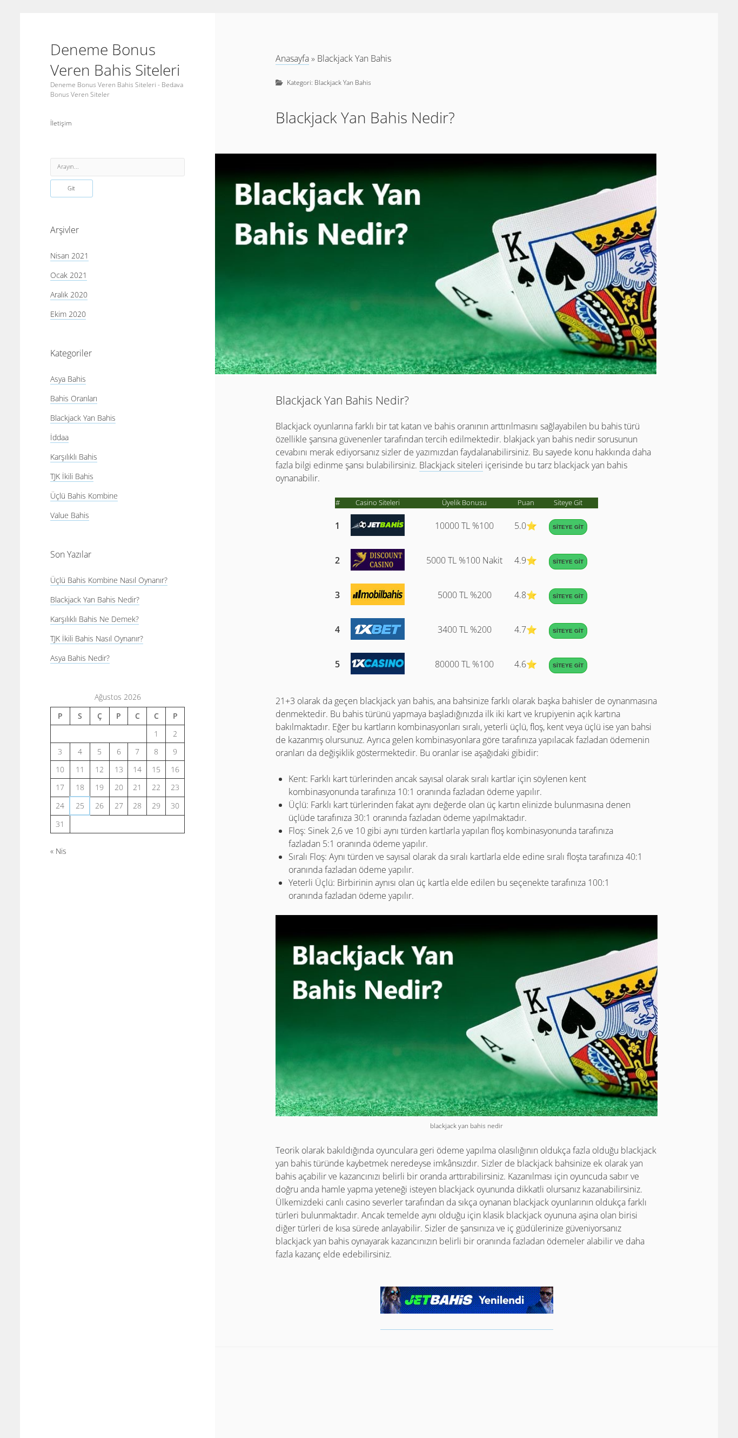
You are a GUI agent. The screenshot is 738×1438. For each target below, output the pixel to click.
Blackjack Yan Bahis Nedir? (94, 599)
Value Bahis (69, 515)
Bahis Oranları (73, 398)
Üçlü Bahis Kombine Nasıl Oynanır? (108, 580)
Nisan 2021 (69, 255)
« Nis (58, 851)
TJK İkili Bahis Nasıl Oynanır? (96, 638)
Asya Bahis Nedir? (80, 658)
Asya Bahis (68, 379)
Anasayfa (292, 58)
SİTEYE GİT (568, 527)
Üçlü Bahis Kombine (84, 496)
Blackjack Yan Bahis (83, 418)
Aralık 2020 (69, 294)
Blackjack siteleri (451, 465)
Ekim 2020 (68, 314)
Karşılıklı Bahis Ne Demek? (94, 619)
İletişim (61, 123)
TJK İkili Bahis (71, 476)
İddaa (59, 437)
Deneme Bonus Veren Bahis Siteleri (115, 59)
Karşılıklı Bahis (73, 457)
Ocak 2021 (68, 275)
